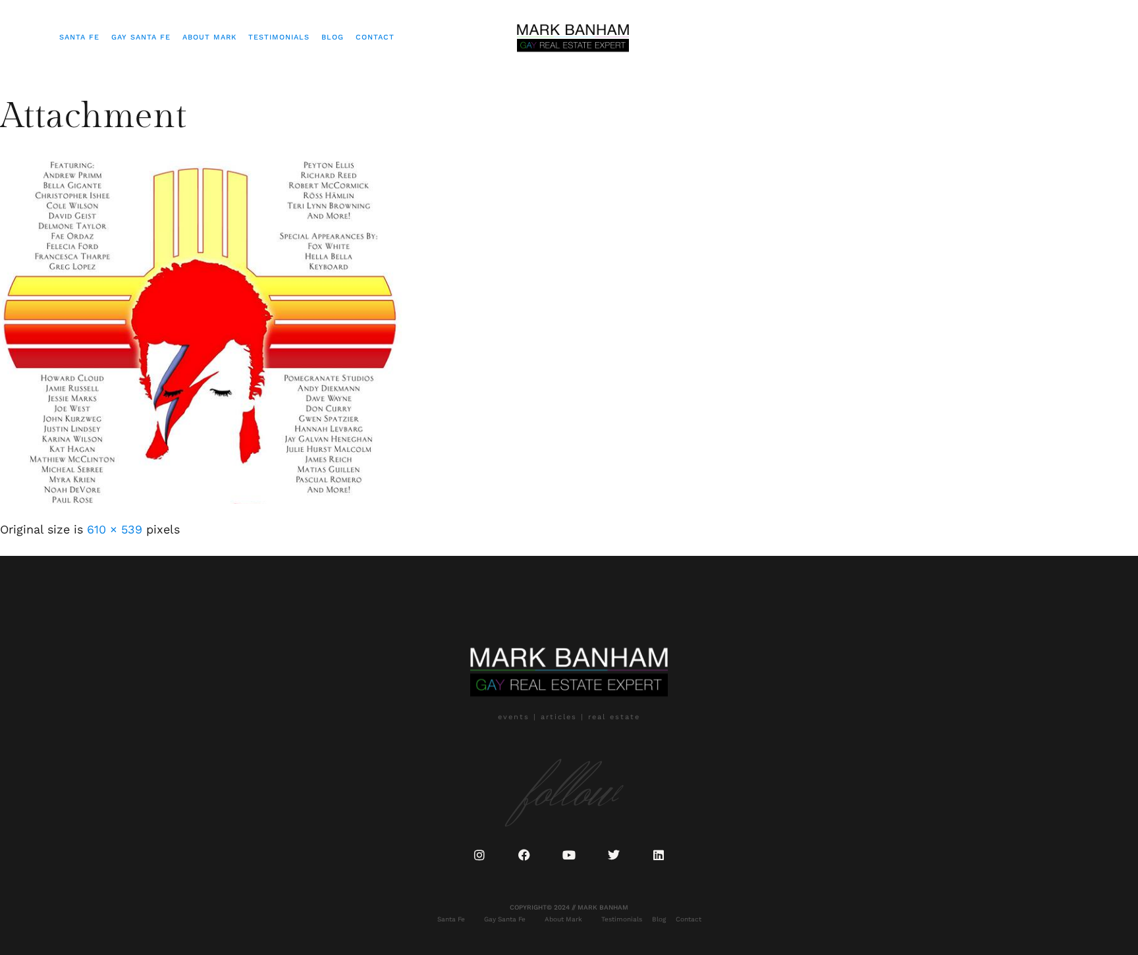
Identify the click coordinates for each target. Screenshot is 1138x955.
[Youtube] (569, 855)
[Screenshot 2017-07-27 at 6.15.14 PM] (201, 499)
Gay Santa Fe (141, 37)
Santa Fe (79, 37)
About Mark (209, 37)
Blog (332, 37)
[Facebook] (524, 855)
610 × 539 (114, 529)
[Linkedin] (658, 855)
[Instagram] (479, 855)
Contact (375, 37)
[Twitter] (614, 855)
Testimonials (279, 37)
